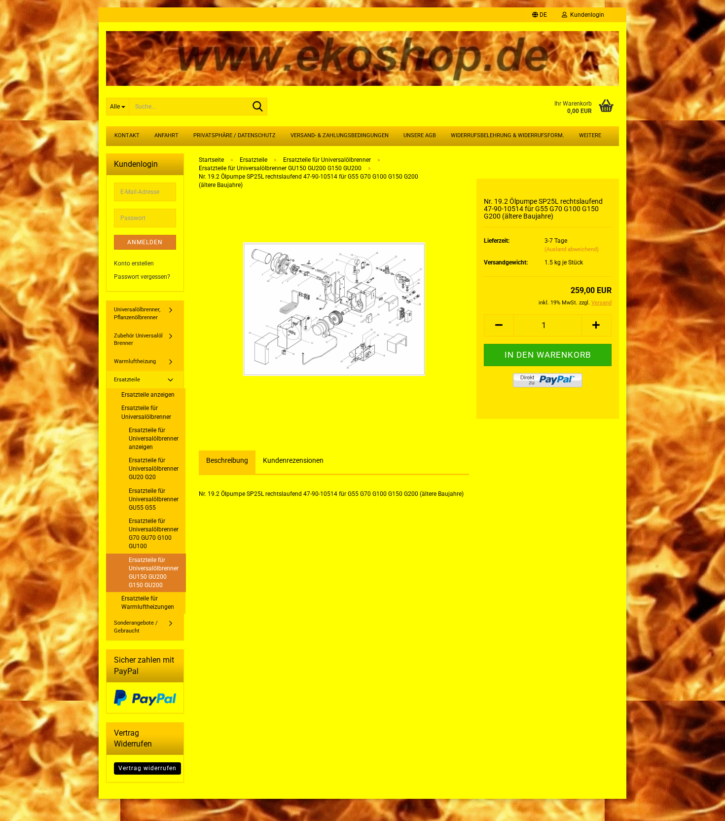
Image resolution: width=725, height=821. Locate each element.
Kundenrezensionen (293, 460)
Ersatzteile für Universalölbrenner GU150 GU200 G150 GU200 (154, 573)
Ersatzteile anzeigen (148, 394)
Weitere (590, 135)
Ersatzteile (127, 379)
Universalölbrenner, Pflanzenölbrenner (137, 313)
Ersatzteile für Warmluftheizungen (147, 602)
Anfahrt (166, 135)
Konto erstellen (134, 263)
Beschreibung (227, 460)
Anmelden (145, 242)
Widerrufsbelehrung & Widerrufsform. (507, 135)
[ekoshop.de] (362, 54)
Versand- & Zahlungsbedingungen (339, 135)
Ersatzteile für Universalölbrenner (146, 412)
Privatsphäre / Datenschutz (234, 135)
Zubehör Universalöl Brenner (138, 340)
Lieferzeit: (496, 240)
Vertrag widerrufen (147, 768)
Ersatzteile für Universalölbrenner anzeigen (154, 438)
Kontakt (127, 135)
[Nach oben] (698, 806)
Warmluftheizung (135, 361)
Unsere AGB (419, 135)
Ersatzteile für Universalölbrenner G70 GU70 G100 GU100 (154, 534)
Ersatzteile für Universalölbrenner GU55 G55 (154, 499)
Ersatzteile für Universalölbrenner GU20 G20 (154, 469)
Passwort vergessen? (142, 276)
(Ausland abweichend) (571, 249)
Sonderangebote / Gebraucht (136, 627)
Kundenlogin (585, 14)
